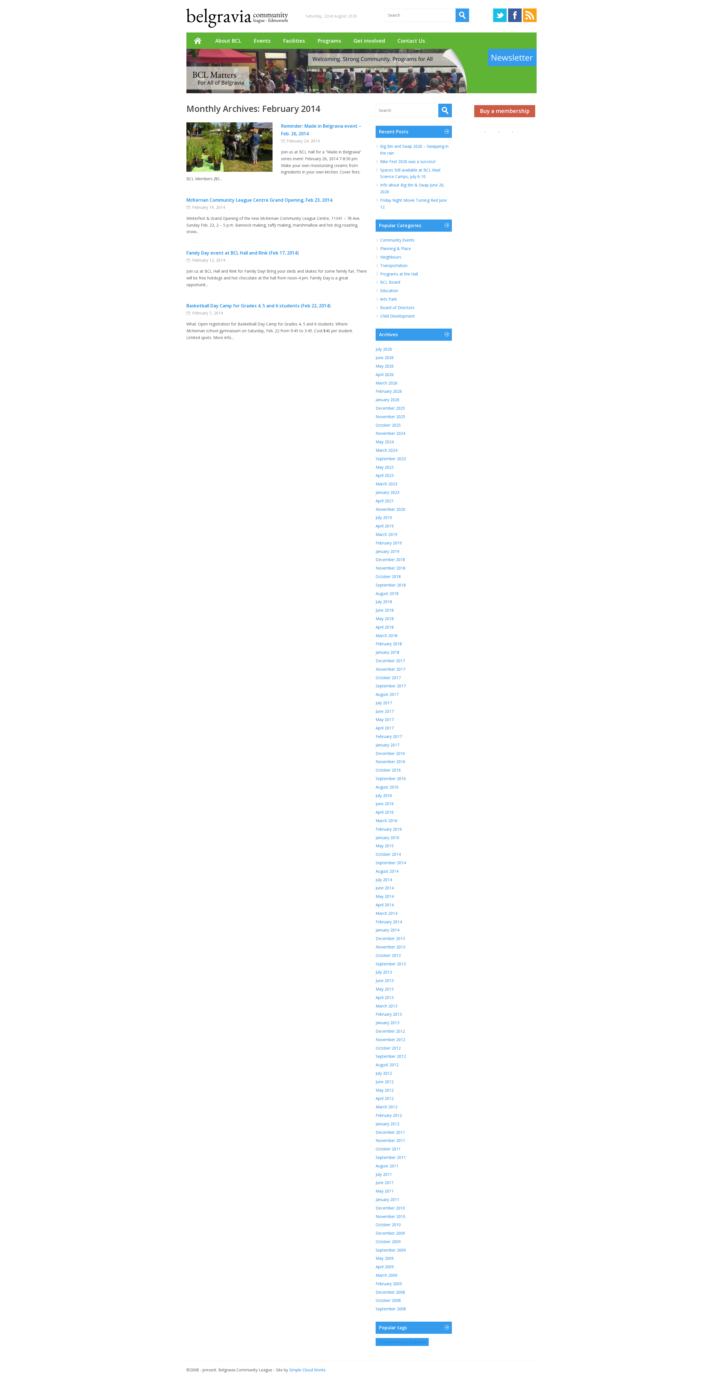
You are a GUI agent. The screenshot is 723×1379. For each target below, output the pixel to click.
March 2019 (386, 534)
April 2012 (385, 1098)
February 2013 (389, 1014)
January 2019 (387, 551)
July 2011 (384, 1174)
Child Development (397, 316)
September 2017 (391, 686)
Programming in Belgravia (402, 1342)
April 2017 (385, 728)
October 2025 (388, 425)
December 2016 (390, 753)
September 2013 (391, 964)
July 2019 (384, 517)
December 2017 (390, 660)
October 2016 (388, 770)
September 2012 (391, 1056)
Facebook (515, 15)
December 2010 (390, 1208)
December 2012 (390, 1031)
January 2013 (387, 1022)
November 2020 (390, 509)
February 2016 (389, 829)
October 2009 (388, 1241)
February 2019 (389, 543)
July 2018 (384, 601)
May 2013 (385, 989)
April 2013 (385, 997)
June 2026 (385, 357)
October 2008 (388, 1300)
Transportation (394, 265)
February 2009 (389, 1283)
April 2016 (385, 812)
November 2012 (390, 1039)
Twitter (500, 15)
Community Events (397, 240)
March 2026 (386, 383)
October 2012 (388, 1048)
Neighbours (390, 257)
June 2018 (385, 610)
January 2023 (387, 492)
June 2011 (385, 1182)
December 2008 (390, 1292)
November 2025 (390, 416)
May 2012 (385, 1090)
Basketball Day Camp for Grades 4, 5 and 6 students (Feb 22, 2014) (258, 306)
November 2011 (390, 1140)
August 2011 (387, 1166)
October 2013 (388, 955)
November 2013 (390, 947)
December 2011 (390, 1132)
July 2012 (384, 1073)
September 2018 (391, 585)
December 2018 (390, 559)
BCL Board (390, 282)
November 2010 (390, 1216)
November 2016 (390, 761)
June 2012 (385, 1081)
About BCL (228, 40)
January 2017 (387, 745)
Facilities (294, 40)
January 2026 (387, 399)
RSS (530, 15)
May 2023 (385, 467)
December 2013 (390, 938)
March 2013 (386, 1006)
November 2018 (390, 568)
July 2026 (384, 349)
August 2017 (387, 694)
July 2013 (384, 972)
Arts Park (388, 299)
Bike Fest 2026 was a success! (407, 161)
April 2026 (385, 374)
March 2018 (386, 635)
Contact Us (411, 40)
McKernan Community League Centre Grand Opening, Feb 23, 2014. (259, 200)
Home (197, 40)
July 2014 (384, 879)
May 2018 (385, 618)
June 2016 (385, 803)
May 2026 (385, 366)
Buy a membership (505, 111)
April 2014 (385, 904)
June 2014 (385, 888)
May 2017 (385, 719)
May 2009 (385, 1258)
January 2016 (387, 837)
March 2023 (386, 484)
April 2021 (385, 500)
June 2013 (385, 980)
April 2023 (385, 475)
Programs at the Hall (399, 274)
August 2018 (387, 593)
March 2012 (386, 1106)
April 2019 (385, 526)
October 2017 (388, 677)
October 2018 (388, 576)
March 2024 (386, 450)
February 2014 (389, 921)
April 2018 (385, 627)
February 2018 (389, 643)
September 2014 (391, 862)
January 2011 (387, 1199)
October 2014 (388, 854)
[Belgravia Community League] (237, 18)
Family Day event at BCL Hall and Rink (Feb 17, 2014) (242, 253)
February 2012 (389, 1115)
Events (262, 40)
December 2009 (390, 1233)
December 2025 (390, 408)
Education (389, 290)
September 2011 (391, 1157)
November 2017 (390, 669)
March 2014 (386, 913)
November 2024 (390, 433)
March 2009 (386, 1275)
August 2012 (387, 1064)
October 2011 (388, 1149)
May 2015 (385, 845)
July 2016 (384, 795)
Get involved (369, 40)
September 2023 (391, 458)
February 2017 (389, 736)
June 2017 (385, 711)
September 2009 (391, 1250)
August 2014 (387, 871)
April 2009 (385, 1266)
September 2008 (391, 1308)
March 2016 (386, 820)
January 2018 (387, 652)
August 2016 (387, 787)
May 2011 (385, 1191)
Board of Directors (397, 307)
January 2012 (387, 1123)
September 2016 (391, 778)
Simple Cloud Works (307, 1370)
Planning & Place (395, 248)
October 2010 (388, 1224)
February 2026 (389, 391)
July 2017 (384, 702)
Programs (329, 40)
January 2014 (387, 930)
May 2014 (385, 896)
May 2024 (385, 441)
